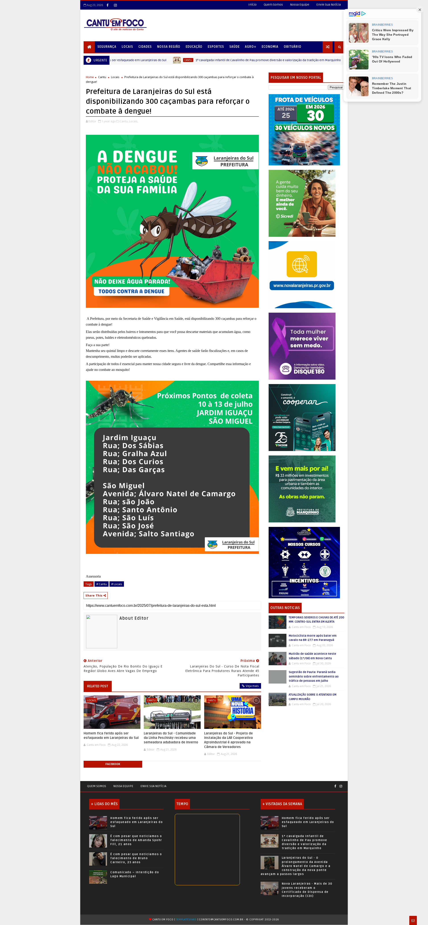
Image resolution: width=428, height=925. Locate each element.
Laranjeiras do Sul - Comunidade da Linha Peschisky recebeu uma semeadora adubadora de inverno (171, 737)
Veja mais (252, 686)
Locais (127, 47)
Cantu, (124, 121)
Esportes (216, 47)
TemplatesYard (186, 919)
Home (90, 77)
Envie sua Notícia (153, 786)
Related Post (97, 686)
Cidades (145, 47)
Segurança (106, 47)
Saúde (234, 47)
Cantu (137, 60)
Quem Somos (273, 4)
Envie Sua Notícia (328, 4)
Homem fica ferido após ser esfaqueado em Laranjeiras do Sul (111, 735)
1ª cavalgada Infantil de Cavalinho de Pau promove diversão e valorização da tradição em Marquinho (217, 60)
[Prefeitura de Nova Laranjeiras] (302, 274)
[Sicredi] (302, 203)
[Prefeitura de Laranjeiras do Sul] (304, 129)
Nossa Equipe (299, 4)
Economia (270, 47)
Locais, (133, 121)
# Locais (116, 584)
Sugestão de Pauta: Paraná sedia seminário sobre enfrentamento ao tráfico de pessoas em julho (314, 676)
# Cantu (101, 584)
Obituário (292, 47)
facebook (112, 764)
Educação (194, 47)
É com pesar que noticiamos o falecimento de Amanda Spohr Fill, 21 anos (136, 840)
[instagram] (115, 5)
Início (252, 4)
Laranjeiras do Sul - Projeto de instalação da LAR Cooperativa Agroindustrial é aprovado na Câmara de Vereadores (228, 740)
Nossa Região (168, 47)
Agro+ (250, 47)
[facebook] (107, 5)
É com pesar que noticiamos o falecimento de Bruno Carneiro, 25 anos (136, 858)
